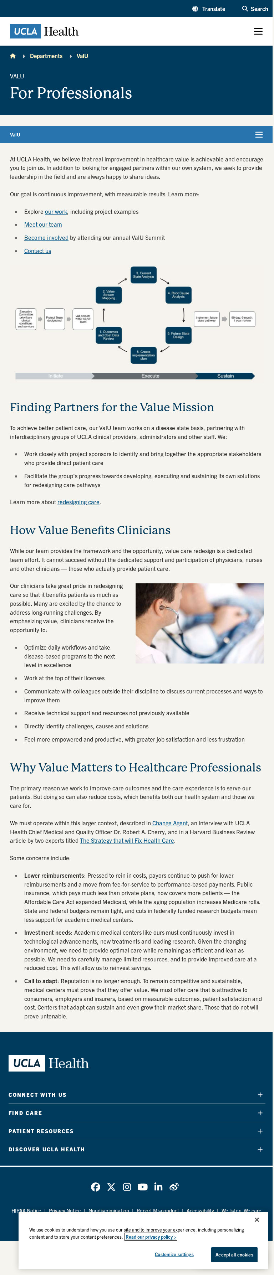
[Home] (13, 55)
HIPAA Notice (26, 1210)
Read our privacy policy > (151, 1237)
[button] (208, 9)
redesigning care (78, 501)
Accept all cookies (234, 1254)
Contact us (37, 250)
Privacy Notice (65, 1210)
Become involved (46, 237)
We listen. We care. (242, 1210)
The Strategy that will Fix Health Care (127, 840)
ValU (82, 55)
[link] (95, 1187)
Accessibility (200, 1210)
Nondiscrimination (108, 1210)
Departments (46, 55)
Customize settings (174, 1254)
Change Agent (170, 822)
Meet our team (43, 224)
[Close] (257, 1220)
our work (56, 211)
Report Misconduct (158, 1210)
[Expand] (260, 1095)
